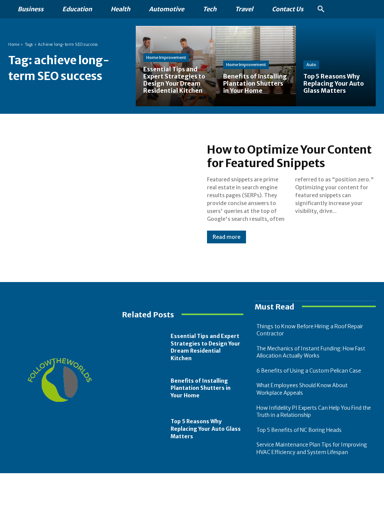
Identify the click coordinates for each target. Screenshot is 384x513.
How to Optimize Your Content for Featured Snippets (289, 156)
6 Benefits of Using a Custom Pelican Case (308, 370)
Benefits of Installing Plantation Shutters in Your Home (201, 388)
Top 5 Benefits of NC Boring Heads (299, 430)
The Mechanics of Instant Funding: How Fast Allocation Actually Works (310, 352)
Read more (226, 237)
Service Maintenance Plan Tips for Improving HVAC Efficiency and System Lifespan (311, 448)
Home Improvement (166, 57)
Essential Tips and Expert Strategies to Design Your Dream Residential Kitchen (205, 347)
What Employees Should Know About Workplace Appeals (302, 389)
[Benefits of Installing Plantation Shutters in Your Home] (144, 388)
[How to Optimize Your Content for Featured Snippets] (100, 193)
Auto (311, 64)
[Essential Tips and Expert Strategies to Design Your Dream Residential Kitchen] (176, 66)
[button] (321, 9)
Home (14, 44)
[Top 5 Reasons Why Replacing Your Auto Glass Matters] (336, 66)
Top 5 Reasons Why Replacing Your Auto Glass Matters (206, 428)
